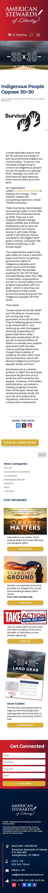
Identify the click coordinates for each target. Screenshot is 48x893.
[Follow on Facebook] (34, 885)
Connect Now (24, 783)
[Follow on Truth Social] (24, 885)
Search (42, 455)
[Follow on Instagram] (14, 885)
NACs (7, 487)
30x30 (30, 99)
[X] (24, 425)
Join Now (25, 602)
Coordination (10, 476)
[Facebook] (18, 425)
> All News (9, 491)
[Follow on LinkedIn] (29, 885)
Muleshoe (9, 483)
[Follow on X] (19, 885)
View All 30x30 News (20, 442)
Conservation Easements (17, 472)
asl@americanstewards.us (27, 874)
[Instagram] (30, 425)
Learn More (25, 725)
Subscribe (25, 548)
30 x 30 (7, 468)
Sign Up (25, 641)
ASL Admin (8, 99)
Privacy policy (8, 824)
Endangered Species (14, 479)
